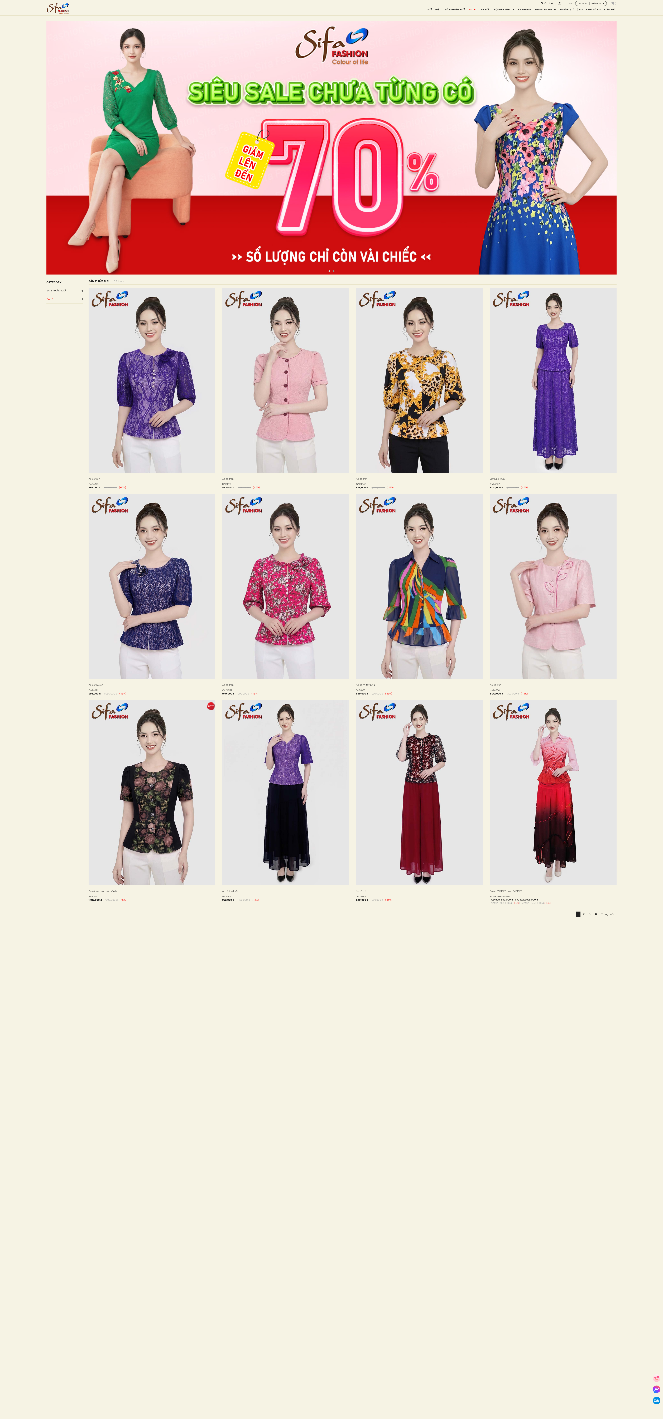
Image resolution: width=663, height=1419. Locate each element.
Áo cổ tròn (94, 479)
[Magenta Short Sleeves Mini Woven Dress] (152, 380)
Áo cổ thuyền (96, 685)
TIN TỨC (484, 9)
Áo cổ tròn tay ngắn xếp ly (103, 891)
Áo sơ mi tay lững (365, 685)
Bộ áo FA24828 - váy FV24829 (506, 891)
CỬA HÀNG (593, 9)
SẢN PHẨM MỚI (455, 9)
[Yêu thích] (214, 488)
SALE (472, 9)
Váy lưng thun (497, 479)
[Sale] (331, 148)
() (615, 3)
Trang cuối (607, 914)
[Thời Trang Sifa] (57, 8)
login (569, 3)
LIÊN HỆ (609, 9)
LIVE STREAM (522, 9)
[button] (329, 271)
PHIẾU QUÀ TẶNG (571, 9)
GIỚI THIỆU (434, 9)
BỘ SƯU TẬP (502, 9)
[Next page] (596, 914)
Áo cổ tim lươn (230, 891)
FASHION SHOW (545, 9)
